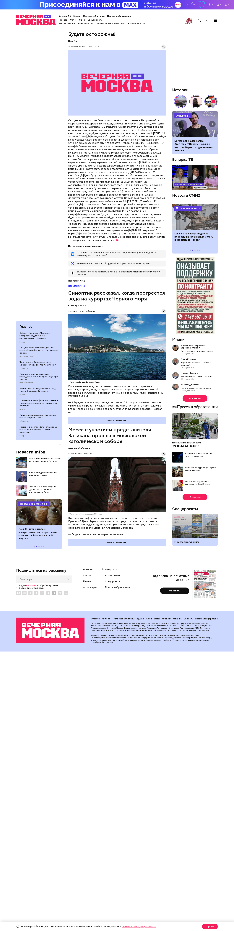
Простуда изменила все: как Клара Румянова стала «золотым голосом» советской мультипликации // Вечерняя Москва (211, 101)
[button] (21, 512)
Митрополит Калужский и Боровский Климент (193, 347)
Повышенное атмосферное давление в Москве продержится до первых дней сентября (39, 403)
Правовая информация (206, 619)
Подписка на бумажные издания (128, 619)
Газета (76, 16)
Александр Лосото (190, 385)
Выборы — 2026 (136, 23)
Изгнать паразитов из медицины (196, 388)
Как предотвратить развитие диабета (195, 216)
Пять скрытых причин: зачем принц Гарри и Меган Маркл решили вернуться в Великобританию (191, 145)
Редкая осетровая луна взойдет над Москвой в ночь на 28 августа (38, 390)
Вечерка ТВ (64, 16)
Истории (180, 90)
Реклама (106, 619)
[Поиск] (199, 20)
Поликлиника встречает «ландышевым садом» (186, 444)
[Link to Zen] (36, 593)
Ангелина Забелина (79, 448)
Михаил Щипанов (189, 373)
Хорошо (209, 926)
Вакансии (166, 619)
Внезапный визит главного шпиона (196, 376)
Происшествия (26, 356)
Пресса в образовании (119, 16)
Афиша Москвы (85, 23)
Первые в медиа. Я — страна (111, 23)
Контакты (188, 619)
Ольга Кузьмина (189, 359)
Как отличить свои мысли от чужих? (197, 351)
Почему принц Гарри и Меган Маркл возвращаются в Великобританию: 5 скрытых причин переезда (195, 124)
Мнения (179, 339)
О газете (95, 619)
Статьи (87, 575)
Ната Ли (72, 41)
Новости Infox (30, 452)
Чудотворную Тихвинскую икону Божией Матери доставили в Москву (38, 363)
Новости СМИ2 (76, 285)
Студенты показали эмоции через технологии (198, 455)
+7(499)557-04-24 (133, 630)
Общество (24, 368)
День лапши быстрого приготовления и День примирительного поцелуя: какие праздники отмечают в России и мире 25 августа (38, 535)
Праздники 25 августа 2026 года (39, 512)
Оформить (174, 590)
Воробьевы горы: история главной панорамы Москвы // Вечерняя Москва (181, 101)
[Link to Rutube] (60, 593)
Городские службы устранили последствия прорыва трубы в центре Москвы (39, 377)
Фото (73, 20)
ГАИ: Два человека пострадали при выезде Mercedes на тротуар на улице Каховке (39, 350)
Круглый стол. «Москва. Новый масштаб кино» (195, 177)
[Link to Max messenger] (18, 593)
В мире (23, 436)
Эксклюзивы (183, 115)
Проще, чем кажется (188, 208)
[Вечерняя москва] (50, 630)
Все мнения (195, 398)
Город (22, 342)
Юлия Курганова (77, 305)
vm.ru (143, 628)
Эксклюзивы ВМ (66, 23)
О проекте (195, 497)
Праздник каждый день (34, 503)
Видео (82, 20)
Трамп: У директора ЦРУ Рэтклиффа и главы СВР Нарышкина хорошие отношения (38, 430)
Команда (177, 619)
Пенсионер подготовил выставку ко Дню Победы (197, 483)
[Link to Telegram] (48, 593)
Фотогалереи (90, 587)
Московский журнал (94, 16)
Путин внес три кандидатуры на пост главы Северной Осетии (38, 416)
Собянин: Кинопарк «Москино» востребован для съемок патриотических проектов (35, 336)
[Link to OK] (30, 593)
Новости (62, 20)
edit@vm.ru (161, 630)
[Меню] (215, 20)
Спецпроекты (95, 20)
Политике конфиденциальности (139, 926)
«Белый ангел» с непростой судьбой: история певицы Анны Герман (196, 101)
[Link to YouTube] (42, 593)
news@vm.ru (204, 630)
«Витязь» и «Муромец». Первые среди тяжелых (200, 469)
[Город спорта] (189, 20)
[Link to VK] (24, 593)
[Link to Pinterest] (66, 593)
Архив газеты (112, 575)
